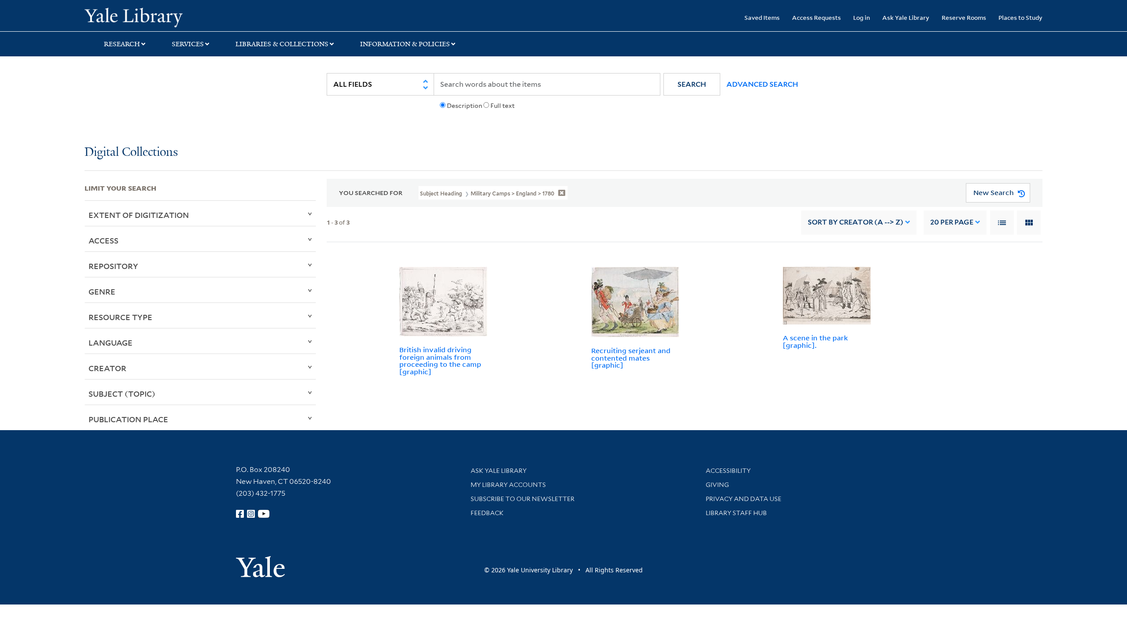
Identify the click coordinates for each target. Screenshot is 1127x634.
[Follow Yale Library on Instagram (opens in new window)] (251, 514)
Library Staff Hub (736, 512)
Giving (717, 484)
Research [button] (122, 44)
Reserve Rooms (964, 17)
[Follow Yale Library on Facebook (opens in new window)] (240, 514)
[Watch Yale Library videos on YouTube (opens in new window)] (263, 514)
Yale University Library (156, 17)
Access (103, 240)
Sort (855, 222)
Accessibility (728, 470)
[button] (691, 84)
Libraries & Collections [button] (282, 44)
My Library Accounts (508, 484)
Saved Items (762, 17)
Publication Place (128, 419)
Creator (107, 368)
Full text (502, 105)
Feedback (487, 512)
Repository (113, 266)
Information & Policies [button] (405, 44)
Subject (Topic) (121, 393)
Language (110, 342)
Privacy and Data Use (743, 498)
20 (951, 222)
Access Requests (816, 17)
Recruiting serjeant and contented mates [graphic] (630, 358)
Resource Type (120, 317)
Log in (861, 17)
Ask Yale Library (905, 17)
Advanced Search (762, 84)
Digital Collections (131, 152)
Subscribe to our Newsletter (523, 498)
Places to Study (1020, 17)
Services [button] (188, 44)
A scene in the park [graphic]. (815, 341)
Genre (101, 291)
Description (464, 105)
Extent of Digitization (138, 215)
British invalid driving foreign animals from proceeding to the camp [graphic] (440, 360)
